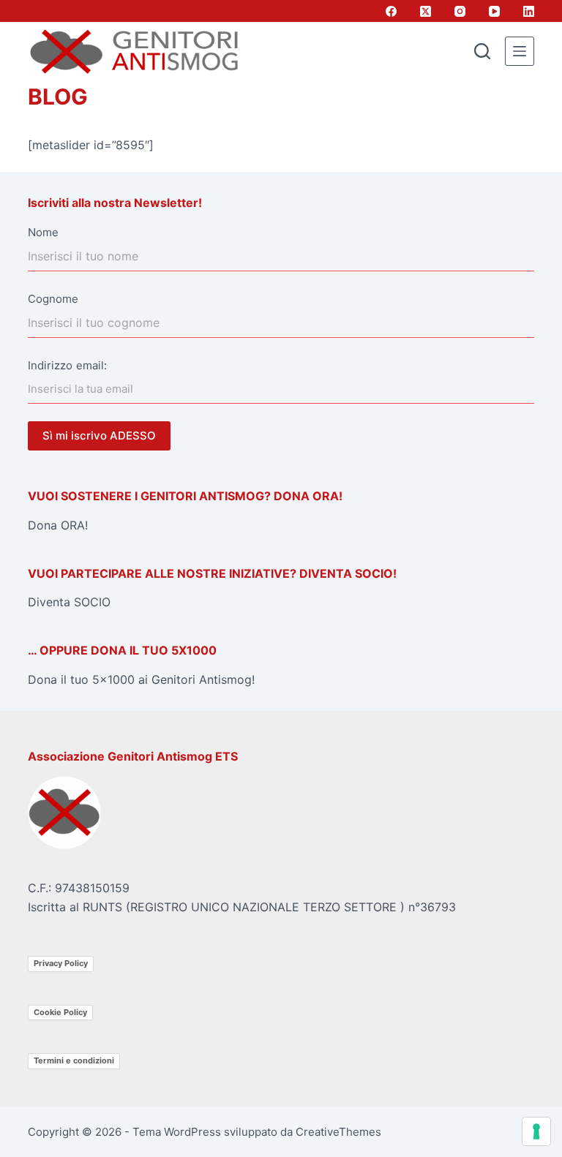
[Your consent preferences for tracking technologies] (536, 1131)
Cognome (53, 299)
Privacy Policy (61, 963)
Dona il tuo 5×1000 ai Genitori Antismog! (141, 679)
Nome (43, 232)
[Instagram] (459, 11)
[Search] (482, 51)
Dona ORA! (58, 525)
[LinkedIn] (528, 11)
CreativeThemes (338, 1132)
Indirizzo (50, 365)
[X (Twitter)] (425, 11)
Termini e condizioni (74, 1060)
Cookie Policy (60, 1012)
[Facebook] (391, 11)
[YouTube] (494, 11)
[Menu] (519, 51)
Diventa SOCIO (69, 602)
